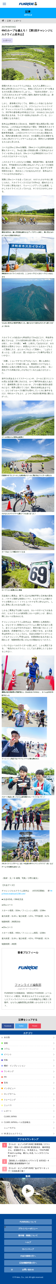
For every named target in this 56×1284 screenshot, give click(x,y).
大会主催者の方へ (28, 1256)
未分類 (7, 1037)
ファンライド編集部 (28, 984)
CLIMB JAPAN (10, 1116)
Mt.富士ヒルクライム (13, 1133)
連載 (6, 1043)
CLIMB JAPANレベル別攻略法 (17, 1122)
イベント (8, 1054)
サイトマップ (28, 1249)
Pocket (34, 1026)
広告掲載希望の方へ (28, 1263)
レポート (7, 40)
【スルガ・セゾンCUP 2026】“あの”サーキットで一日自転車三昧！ (28, 1169)
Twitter (21, 1026)
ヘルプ (28, 1242)
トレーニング (10, 1099)
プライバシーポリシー (28, 1228)
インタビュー (10, 1088)
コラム (7, 1049)
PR (5, 1077)
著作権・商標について (28, 1235)
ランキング (9, 1071)
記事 (9, 21)
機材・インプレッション (14, 1066)
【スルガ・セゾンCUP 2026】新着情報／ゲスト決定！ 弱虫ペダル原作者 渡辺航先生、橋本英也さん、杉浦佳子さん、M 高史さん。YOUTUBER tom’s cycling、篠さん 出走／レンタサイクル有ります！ (29, 1150)
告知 (6, 1082)
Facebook (7, 1026)
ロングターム (10, 1094)
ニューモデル (10, 1128)
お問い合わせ (28, 1269)
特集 (6, 1060)
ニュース (8, 1105)
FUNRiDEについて (28, 1222)
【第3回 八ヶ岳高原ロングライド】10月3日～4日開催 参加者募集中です (28, 1162)
